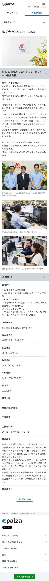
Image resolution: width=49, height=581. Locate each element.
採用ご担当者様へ (9, 561)
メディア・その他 (9, 548)
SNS (4, 554)
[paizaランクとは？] (44, 22)
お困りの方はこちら (10, 567)
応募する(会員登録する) (24, 576)
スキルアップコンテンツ (12, 542)
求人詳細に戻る (24, 499)
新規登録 (36, 7)
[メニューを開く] (44, 4)
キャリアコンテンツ (10, 535)
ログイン (30, 7)
